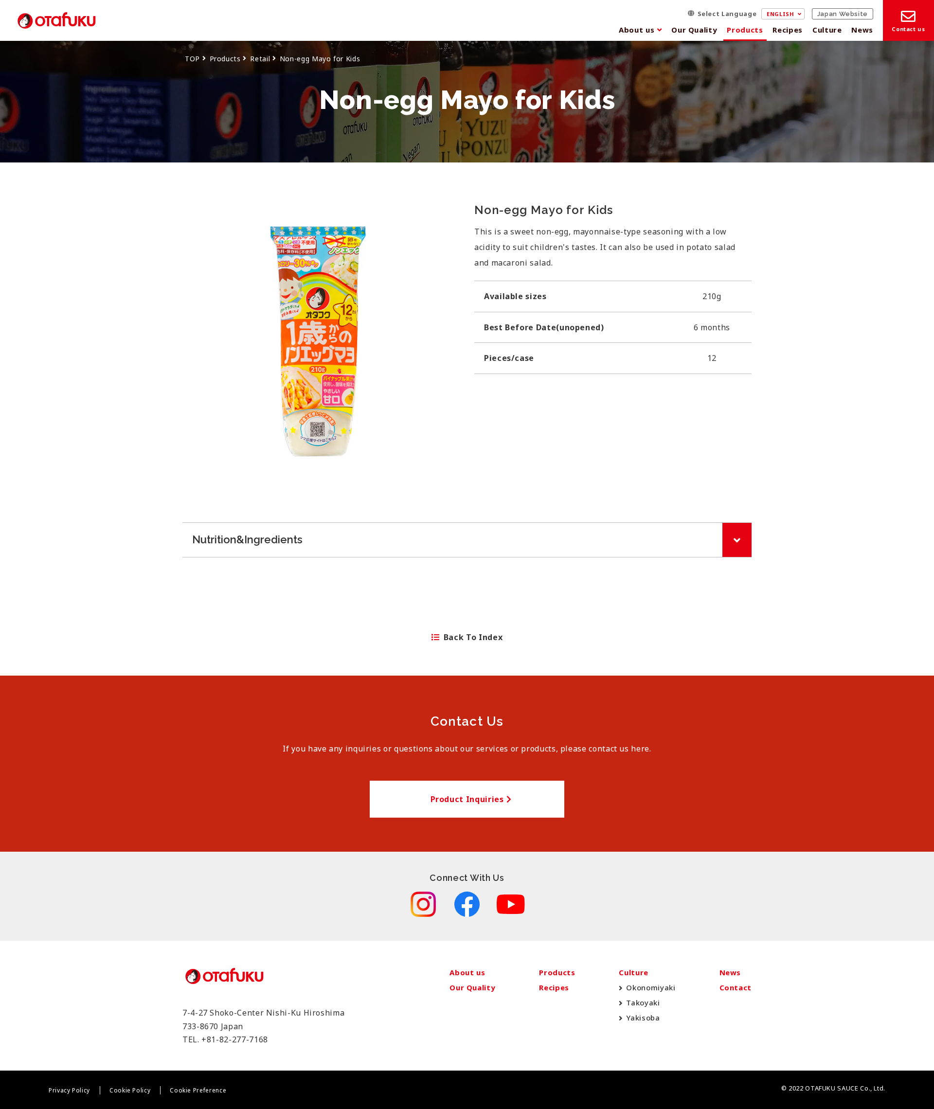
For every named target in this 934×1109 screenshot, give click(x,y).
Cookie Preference (198, 1090)
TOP (192, 58)
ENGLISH (780, 14)
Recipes (787, 30)
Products (745, 30)
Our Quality (694, 30)
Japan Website (842, 14)
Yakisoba (643, 1017)
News (862, 30)
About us (636, 30)
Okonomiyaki (650, 987)
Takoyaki (643, 1002)
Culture (827, 30)
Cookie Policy (129, 1090)
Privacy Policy (69, 1090)
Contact (735, 987)
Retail (260, 58)
